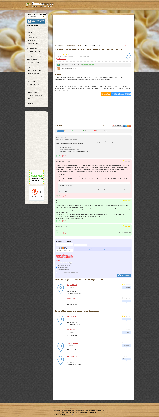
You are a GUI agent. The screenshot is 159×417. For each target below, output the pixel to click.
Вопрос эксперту (31, 34)
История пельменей (32, 48)
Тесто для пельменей (33, 59)
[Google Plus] (130, 126)
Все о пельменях (33, 25)
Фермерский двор (72, 356)
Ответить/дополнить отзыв (124, 155)
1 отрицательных (78, 56)
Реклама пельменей (32, 76)
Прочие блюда (31, 101)
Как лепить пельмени (33, 84)
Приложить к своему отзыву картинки (104, 249)
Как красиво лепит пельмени (35, 87)
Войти (59, 247)
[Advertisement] (36, 140)
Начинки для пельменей (33, 62)
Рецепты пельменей (32, 65)
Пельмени (30, 29)
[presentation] (60, 131)
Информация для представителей (122, 94)
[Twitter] (126, 126)
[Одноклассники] (128, 126)
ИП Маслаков (71, 298)
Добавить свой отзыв (95, 125)
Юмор (28, 98)
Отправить (126, 275)
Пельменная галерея (32, 43)
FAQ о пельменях (32, 37)
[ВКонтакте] (124, 126)
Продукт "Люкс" (72, 285)
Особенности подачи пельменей (36, 95)
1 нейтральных (87, 56)
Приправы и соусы (32, 92)
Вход (126, 45)
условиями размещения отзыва (71, 272)
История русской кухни (33, 51)
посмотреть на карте (88, 64)
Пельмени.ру (43, 3)
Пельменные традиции (33, 54)
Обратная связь (70, 414)
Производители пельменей (34, 70)
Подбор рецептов (32, 68)
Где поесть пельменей (33, 73)
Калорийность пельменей (34, 57)
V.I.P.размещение (107, 94)
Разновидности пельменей (34, 90)
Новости (29, 32)
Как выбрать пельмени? (33, 45)
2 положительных (68, 56)
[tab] (60, 131)
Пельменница (31, 81)
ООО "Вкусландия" (73, 343)
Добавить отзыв (61, 59)
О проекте (30, 103)
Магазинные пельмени (33, 79)
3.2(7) (72, 54)
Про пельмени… (31, 40)
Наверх (105, 125)
